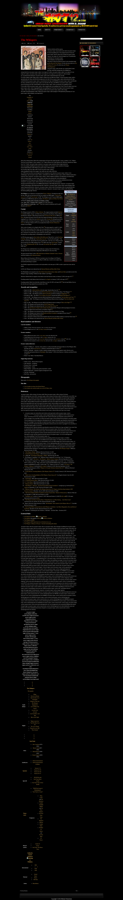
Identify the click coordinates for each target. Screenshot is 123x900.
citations (29, 104)
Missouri (44, 335)
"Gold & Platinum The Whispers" (32, 453)
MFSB (41, 806)
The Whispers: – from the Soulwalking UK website (40, 523)
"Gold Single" (28, 478)
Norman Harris (48, 272)
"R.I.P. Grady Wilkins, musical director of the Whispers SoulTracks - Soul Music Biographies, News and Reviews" (51, 507)
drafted (38, 219)
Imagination (64, 293)
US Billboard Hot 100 (32, 244)
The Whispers (46, 198)
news (30, 143)
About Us (47, 29)
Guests (37, 845)
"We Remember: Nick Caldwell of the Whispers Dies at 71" (59, 503)
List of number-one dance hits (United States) (34, 386)
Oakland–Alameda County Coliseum (54, 253)
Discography (31, 691)
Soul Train (32, 741)
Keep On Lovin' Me (34, 728)
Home (39, 29)
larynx (22, 222)
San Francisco (58, 339)
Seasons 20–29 (37, 771)
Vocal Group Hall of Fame (50, 306)
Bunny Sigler (54, 272)
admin (24, 43)
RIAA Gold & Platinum (47, 291)
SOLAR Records (44, 237)
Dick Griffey (37, 237)
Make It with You (35, 721)
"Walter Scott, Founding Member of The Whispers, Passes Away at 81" (41, 475)
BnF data (36, 879)
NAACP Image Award (49, 304)
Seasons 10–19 (37, 770)
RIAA (29, 205)
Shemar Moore (36, 751)
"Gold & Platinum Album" (32, 480)
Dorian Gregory (35, 755)
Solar (73, 233)
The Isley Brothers (24, 890)
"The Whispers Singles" (65, 448)
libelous (29, 134)
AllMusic (45, 455)
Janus (73, 232)
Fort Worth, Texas (42, 340)
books (28, 146)
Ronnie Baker (63, 272)
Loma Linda (42, 339)
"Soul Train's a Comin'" (37, 791)
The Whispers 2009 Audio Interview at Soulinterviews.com (37, 522)
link (38, 498)
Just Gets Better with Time (68, 297)
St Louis (40, 335)
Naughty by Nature (41, 829)
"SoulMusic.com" (29, 496)
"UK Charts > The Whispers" (39, 459)
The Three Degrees (41, 810)
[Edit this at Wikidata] (41, 516)
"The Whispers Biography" (37, 455)
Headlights (43, 352)
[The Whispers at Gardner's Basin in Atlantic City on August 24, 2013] (70, 199)
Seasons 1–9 (37, 768)
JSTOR (30, 148)
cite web (63, 496)
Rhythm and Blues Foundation (50, 313)
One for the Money (35, 696)
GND (36, 870)
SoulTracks (26, 508)
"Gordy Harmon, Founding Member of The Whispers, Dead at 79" (40, 471)
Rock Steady (34, 197)
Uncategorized (33, 35)
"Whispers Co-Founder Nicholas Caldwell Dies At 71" (52, 468)
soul (72, 221)
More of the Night (66, 302)
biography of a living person (30, 99)
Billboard (31, 466)
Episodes (25, 770)
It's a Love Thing (35, 726)
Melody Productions (66, 899)
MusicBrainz (36, 883)
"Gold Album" (30, 482)
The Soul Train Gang (41, 815)
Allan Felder (41, 272)
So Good (35, 712)
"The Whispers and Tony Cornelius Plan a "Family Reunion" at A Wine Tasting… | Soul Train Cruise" (48, 499)
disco (75, 221)
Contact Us (81, 29)
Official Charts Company (52, 459)
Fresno (73, 213)
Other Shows (58, 29)
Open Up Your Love (35, 697)
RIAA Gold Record (37, 290)
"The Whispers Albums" (30, 452)
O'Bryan (41, 822)
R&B (73, 219)
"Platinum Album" (29, 483)
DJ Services (70, 29)
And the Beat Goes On (41, 239)
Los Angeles (48, 279)
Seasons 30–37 (37, 773)
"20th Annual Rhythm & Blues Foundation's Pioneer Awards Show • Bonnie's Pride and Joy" (46, 492)
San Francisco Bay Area (49, 215)
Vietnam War (50, 219)
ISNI (36, 865)
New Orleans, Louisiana (43, 329)
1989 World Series (40, 253)
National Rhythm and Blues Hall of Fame (50, 269)
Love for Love (35, 710)
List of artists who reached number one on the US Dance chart (38, 388)
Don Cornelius (36, 744)
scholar (31, 146)
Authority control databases (30, 854)
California (73, 215)
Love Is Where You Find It (57, 198)
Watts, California (39, 212)
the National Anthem (35, 255)
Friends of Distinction (55, 222)
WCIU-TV (37, 844)
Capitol (73, 235)
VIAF (35, 868)
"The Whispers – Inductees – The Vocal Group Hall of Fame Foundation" (41, 485)
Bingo (35, 694)
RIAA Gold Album (47, 293)
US (48, 244)
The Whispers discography (33, 380)
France (35, 877)
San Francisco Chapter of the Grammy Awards (40, 307)
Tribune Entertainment (38, 760)
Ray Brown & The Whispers (55, 63)
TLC (76, 890)
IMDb (33, 520)
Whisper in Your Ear (34, 701)
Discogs (39, 518)
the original (43, 466)
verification (30, 106)
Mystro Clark (36, 748)
